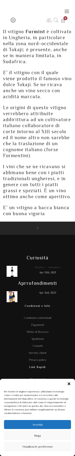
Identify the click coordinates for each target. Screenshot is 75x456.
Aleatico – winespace (48, 267)
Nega (37, 435)
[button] (69, 384)
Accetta (37, 424)
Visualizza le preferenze (37, 446)
